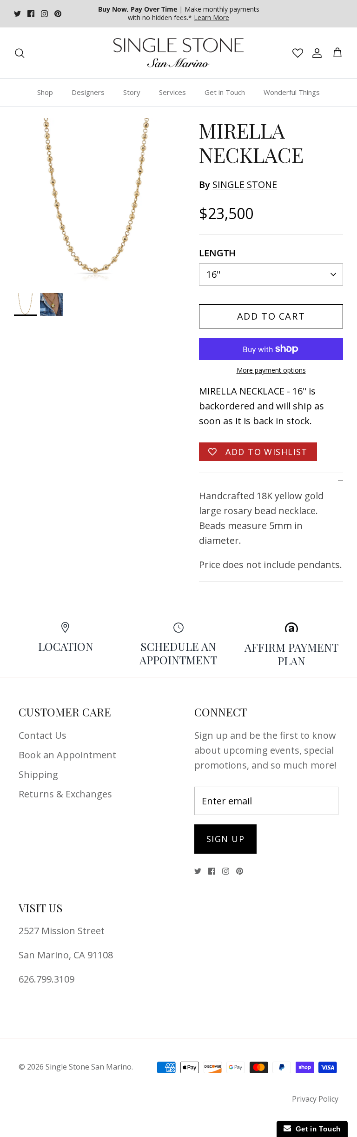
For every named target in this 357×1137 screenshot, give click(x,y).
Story (131, 92)
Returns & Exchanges (65, 794)
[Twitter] (17, 13)
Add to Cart (271, 316)
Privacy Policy (315, 1099)
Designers (88, 92)
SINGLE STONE (244, 184)
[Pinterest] (57, 13)
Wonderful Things (292, 92)
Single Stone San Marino (89, 1067)
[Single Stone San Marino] (178, 53)
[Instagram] (44, 13)
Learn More (211, 17)
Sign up (225, 838)
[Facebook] (30, 13)
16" (213, 274)
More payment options (271, 371)
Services (172, 92)
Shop (45, 92)
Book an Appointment (67, 755)
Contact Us (42, 735)
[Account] (315, 53)
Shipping (38, 774)
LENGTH (217, 253)
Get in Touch (225, 92)
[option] (96, 200)
